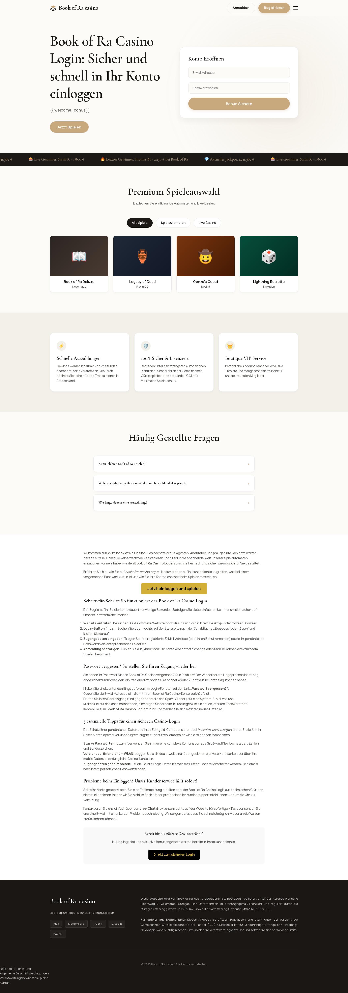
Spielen (79, 256)
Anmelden (241, 8)
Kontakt (5, 983)
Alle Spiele (140, 222)
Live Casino (207, 222)
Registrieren (274, 8)
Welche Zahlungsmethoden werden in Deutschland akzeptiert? (142, 483)
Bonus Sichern (239, 103)
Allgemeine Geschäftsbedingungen (24, 973)
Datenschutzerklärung (15, 969)
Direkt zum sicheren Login (174, 854)
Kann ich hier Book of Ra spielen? (122, 464)
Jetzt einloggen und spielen (174, 588)
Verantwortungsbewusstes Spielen (24, 978)
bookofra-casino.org (181, 623)
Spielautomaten (173, 222)
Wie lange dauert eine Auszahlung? (122, 502)
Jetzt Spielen (69, 127)
